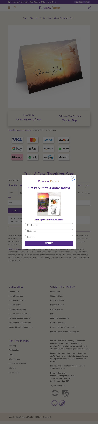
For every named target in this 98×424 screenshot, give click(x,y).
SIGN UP (49, 243)
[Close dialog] (73, 178)
